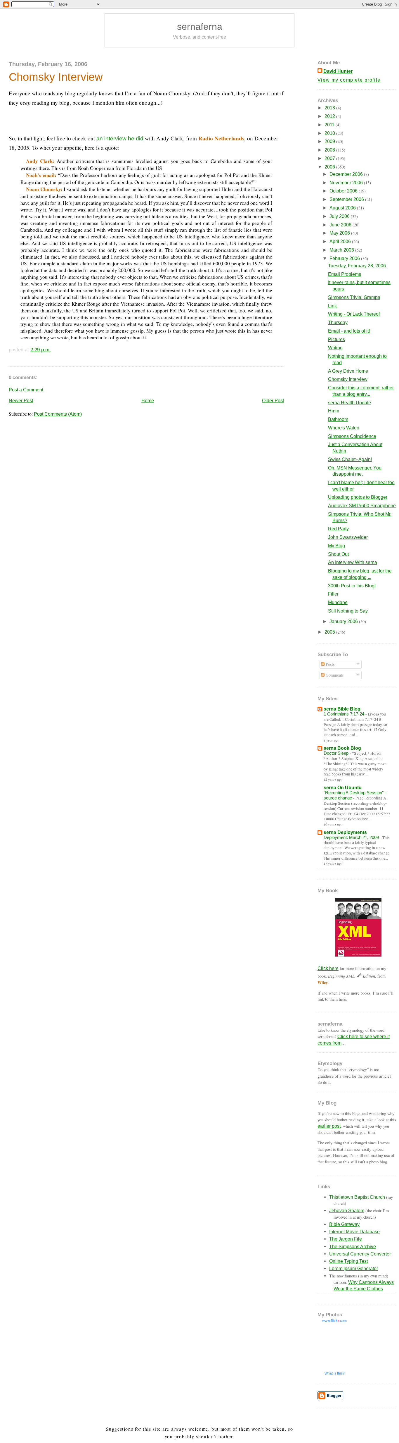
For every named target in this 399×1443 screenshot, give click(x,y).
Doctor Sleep (337, 753)
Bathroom (338, 419)
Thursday (338, 322)
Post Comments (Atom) (58, 414)
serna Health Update (349, 402)
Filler (333, 593)
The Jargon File (345, 1238)
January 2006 (344, 621)
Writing (335, 347)
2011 (330, 124)
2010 (330, 133)
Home (147, 400)
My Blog (336, 545)
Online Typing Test (348, 1261)
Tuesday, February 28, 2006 (357, 265)
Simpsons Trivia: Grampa (354, 297)
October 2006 (344, 190)
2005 (330, 632)
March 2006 (342, 249)
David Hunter (338, 71)
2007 (330, 158)
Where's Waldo (343, 427)
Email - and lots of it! (349, 330)
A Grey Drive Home (348, 371)
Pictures (336, 339)
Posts (330, 664)
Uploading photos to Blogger (357, 497)
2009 (330, 141)
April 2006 (340, 241)
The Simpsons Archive (352, 1246)
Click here (328, 968)
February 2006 (345, 258)
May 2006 (340, 233)
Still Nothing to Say (348, 610)
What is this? (335, 1373)
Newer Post (21, 400)
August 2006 (343, 207)
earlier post (329, 1126)
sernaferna (199, 26)
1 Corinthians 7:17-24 (344, 713)
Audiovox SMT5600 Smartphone (362, 505)
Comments (334, 675)
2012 (330, 116)
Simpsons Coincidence (352, 436)
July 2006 (340, 216)
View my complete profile (349, 80)
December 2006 (346, 174)
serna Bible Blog (342, 708)
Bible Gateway (344, 1224)
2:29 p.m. (40, 349)
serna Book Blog (342, 748)
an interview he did (119, 138)
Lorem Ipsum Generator (353, 1268)
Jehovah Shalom (346, 1210)
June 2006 (341, 224)
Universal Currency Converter (360, 1253)
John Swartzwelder (348, 537)
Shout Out (338, 554)
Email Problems (344, 274)
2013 (330, 107)
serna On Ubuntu (343, 787)
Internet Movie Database (354, 1231)
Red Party (338, 528)
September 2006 (347, 199)
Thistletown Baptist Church (357, 1197)
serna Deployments (345, 832)
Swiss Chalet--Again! (350, 459)
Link (332, 305)
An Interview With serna (352, 562)
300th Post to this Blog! (352, 585)
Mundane (338, 602)
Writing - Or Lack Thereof (354, 314)
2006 (330, 166)
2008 (330, 149)
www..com (334, 1321)
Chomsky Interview (56, 76)
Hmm (333, 410)
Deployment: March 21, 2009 (352, 837)
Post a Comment (26, 389)
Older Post (273, 400)
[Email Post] (53, 349)
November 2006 (346, 182)
